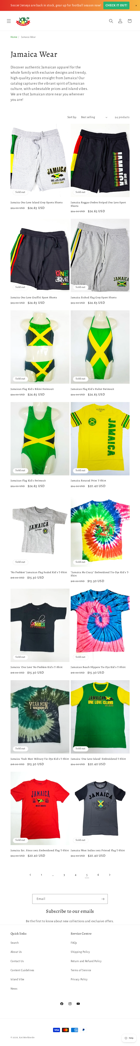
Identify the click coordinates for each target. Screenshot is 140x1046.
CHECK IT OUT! (116, 5)
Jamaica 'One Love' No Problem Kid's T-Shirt (37, 667)
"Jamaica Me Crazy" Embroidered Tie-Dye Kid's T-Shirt (100, 574)
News (14, 988)
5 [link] (87, 875)
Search (15, 942)
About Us (16, 951)
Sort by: (72, 117)
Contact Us (17, 961)
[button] (8, 21)
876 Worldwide (26, 1037)
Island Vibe (17, 979)
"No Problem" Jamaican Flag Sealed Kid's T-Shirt (39, 572)
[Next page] (109, 874)
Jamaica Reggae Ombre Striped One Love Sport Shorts (98, 204)
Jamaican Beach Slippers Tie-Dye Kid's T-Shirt (98, 667)
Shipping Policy (80, 951)
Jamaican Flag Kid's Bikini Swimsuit (32, 389)
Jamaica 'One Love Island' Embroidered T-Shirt (98, 759)
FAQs (74, 942)
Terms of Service (81, 970)
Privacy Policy (79, 979)
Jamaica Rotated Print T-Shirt (88, 480)
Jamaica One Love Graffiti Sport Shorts (34, 297)
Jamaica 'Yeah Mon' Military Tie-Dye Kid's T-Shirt (40, 759)
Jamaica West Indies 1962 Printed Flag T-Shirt (98, 850)
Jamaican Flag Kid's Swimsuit (28, 480)
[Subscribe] (103, 899)
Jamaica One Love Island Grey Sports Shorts (37, 202)
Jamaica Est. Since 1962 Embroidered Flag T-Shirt (40, 850)
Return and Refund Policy (86, 961)
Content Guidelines (22, 970)
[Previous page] (30, 874)
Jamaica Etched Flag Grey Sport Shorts (93, 297)
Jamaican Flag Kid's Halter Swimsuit (92, 389)
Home (14, 37)
